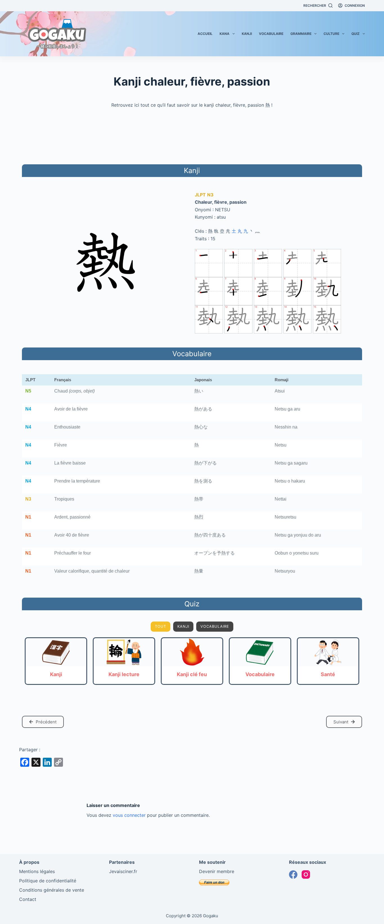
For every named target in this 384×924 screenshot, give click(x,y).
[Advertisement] (192, 135)
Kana (224, 34)
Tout (160, 626)
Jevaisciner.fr (123, 871)
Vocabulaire (271, 34)
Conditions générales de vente (51, 890)
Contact (27, 899)
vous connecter (129, 815)
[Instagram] (306, 874)
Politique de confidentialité (47, 880)
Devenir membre (216, 871)
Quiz (355, 34)
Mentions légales (37, 871)
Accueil (205, 34)
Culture (331, 34)
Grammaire (300, 34)
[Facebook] (293, 874)
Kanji (247, 34)
